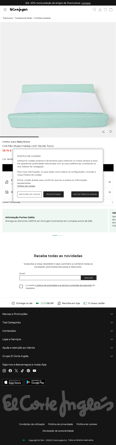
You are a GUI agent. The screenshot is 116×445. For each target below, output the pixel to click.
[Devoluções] (109, 192)
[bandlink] (86, 3)
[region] (58, 175)
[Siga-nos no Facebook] (10, 371)
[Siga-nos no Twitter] (16, 371)
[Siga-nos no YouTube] (34, 371)
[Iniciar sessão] (100, 9)
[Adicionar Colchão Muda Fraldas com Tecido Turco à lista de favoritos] (110, 131)
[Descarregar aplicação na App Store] (12, 382)
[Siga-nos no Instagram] (4, 371)
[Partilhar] (103, 131)
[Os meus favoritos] (105, 9)
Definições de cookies (29, 194)
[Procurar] (94, 9)
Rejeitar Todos (53, 194)
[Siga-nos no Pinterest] (28, 371)
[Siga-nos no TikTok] (22, 371)
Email (22, 273)
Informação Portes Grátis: (20, 217)
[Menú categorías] (5, 9)
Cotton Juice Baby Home (16, 142)
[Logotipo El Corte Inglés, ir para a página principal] (19, 10)
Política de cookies (26, 186)
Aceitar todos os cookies (85, 194)
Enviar (89, 277)
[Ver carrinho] (110, 9)
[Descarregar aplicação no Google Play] (35, 382)
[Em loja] (109, 182)
